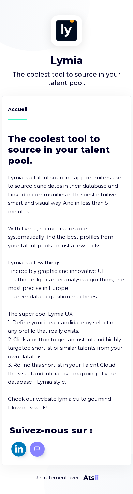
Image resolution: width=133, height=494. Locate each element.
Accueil (17, 109)
